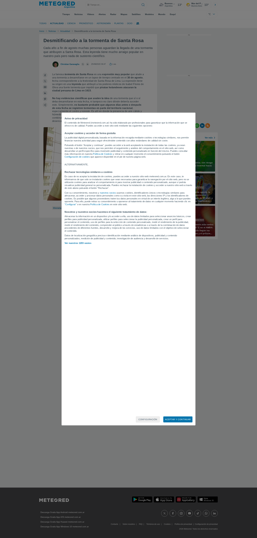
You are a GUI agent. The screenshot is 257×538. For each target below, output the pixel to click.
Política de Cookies (102, 154)
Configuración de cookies (77, 156)
